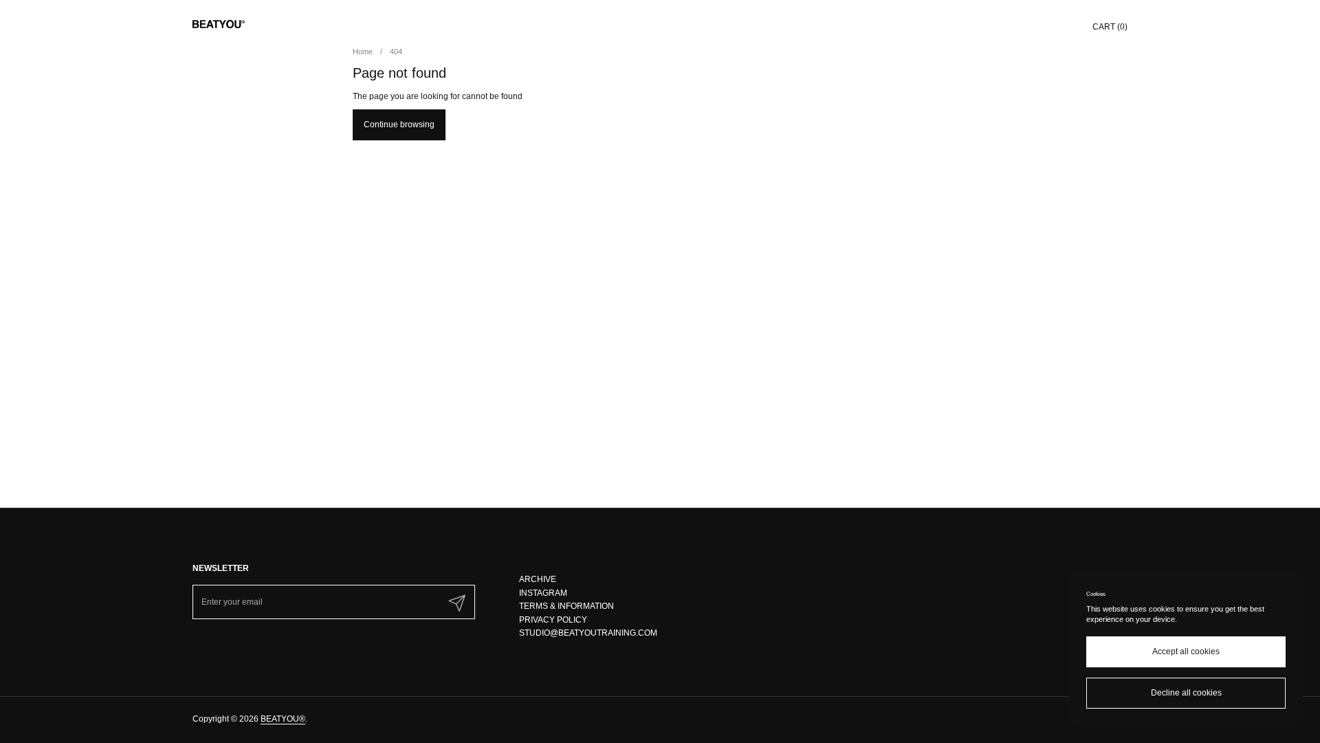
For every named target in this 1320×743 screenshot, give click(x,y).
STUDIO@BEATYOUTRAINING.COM (588, 633)
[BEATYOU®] (218, 24)
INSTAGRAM (543, 593)
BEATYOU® (283, 719)
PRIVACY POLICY (553, 620)
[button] (1110, 24)
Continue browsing (399, 124)
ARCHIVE (537, 579)
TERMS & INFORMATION (566, 606)
